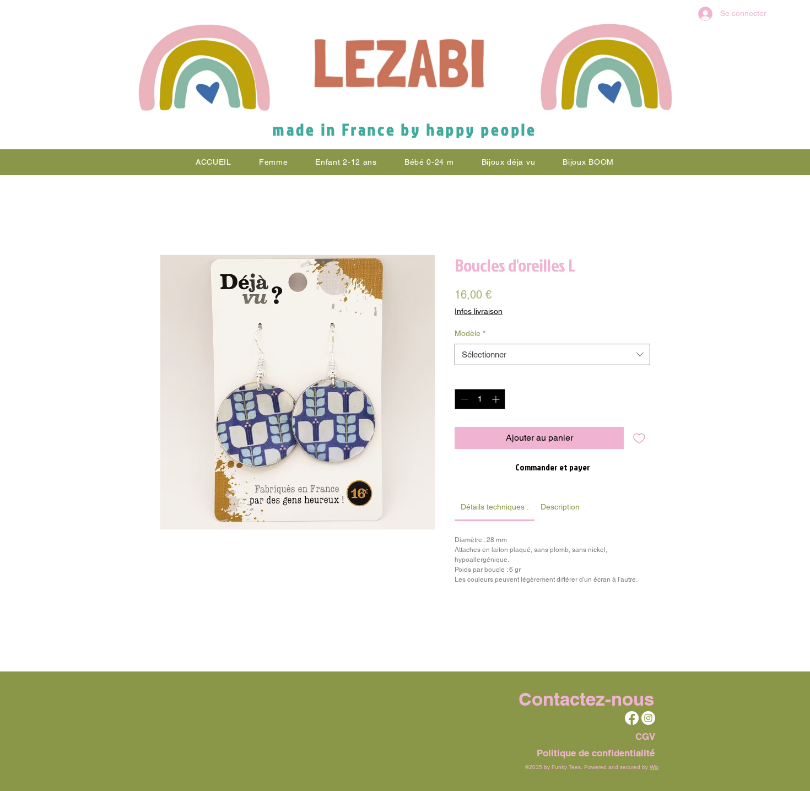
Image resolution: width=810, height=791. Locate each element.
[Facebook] (632, 718)
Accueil (174, 214)
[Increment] (497, 399)
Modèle (470, 333)
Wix (654, 767)
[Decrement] (463, 399)
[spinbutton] (480, 399)
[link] (495, 506)
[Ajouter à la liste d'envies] (639, 438)
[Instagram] (648, 718)
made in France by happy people (405, 129)
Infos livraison (479, 311)
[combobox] (552, 354)
